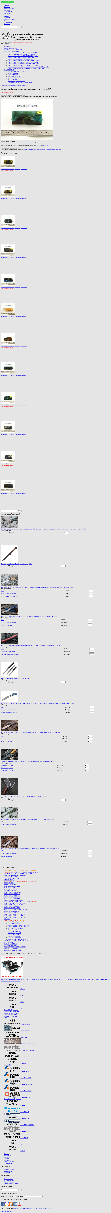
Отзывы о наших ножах (11, 1183)
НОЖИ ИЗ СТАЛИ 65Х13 (12, 897)
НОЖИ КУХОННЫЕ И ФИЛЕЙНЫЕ (15, 875)
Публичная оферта (9, 1169)
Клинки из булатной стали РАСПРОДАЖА (20, 59)
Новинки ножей (9, 1180)
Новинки (7, 46)
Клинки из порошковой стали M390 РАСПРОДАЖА (23, 63)
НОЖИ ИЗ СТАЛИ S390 (11, 911)
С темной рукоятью (7, 770)
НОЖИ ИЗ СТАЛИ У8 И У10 (13, 906)
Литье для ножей (13, 73)
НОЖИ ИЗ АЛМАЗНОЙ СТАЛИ (14, 905)
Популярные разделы (7, 1196)
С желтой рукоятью (7, 765)
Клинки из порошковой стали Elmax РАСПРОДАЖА (23, 62)
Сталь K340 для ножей (14, 933)
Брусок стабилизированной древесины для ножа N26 (14, 287)
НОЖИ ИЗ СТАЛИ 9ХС (11, 895)
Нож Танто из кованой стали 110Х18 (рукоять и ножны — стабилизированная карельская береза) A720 (31, 645)
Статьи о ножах (8, 1179)
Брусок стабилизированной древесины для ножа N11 (14, 493)
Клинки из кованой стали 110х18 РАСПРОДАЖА (22, 53)
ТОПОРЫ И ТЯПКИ (10, 889)
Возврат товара (8, 1171)
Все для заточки (12, 79)
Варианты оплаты (9, 8)
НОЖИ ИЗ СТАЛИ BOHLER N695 (14, 915)
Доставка (7, 10)
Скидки (6, 1158)
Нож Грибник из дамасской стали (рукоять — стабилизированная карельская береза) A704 (27, 819)
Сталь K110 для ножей (14, 934)
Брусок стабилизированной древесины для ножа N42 (14, 434)
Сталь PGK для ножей (14, 931)
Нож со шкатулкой (6, 625)
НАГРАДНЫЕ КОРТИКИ (12, 886)
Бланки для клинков (14, 76)
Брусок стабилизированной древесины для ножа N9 (14, 257)
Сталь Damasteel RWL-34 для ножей (18, 926)
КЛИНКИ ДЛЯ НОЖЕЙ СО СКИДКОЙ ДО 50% (22, 872)
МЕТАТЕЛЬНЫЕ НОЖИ (11, 878)
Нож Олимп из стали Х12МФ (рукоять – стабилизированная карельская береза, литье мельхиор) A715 (31, 732)
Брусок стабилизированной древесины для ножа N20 (14, 228)
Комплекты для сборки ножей (16, 81)
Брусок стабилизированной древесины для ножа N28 (14, 346)
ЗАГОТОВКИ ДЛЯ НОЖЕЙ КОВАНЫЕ (16, 940)
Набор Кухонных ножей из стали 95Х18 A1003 (15, 678)
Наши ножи (7, 1155)
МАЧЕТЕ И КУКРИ (10, 887)
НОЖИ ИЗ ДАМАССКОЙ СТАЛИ (14, 903)
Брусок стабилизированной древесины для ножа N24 (14, 169)
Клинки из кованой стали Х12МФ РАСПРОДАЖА (23, 56)
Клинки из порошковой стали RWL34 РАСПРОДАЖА (24, 65)
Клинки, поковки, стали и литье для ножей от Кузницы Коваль (32, 1208)
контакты (45, 145)
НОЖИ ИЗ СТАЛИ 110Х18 (12, 898)
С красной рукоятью (7, 768)
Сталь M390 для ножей (14, 923)
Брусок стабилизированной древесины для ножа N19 (14, 464)
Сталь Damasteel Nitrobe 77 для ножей (19, 925)
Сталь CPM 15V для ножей (16, 922)
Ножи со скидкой (9, 1182)
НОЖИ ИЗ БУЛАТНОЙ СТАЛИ (13, 900)
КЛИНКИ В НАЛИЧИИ (11, 51)
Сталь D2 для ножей (14, 936)
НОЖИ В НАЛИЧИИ (10, 48)
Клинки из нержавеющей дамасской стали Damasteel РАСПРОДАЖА (28, 67)
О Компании (8, 11)
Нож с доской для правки (8, 593)
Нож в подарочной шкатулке (9, 596)
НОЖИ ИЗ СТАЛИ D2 (11, 912)
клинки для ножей (41, 149)
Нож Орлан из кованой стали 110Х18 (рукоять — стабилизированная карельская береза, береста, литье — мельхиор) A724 (37, 587)
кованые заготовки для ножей (54, 149)
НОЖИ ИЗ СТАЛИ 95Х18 (12, 894)
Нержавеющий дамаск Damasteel (17, 939)
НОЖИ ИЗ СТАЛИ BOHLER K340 (14, 914)
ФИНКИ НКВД (9, 880)
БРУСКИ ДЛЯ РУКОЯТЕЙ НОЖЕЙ (15, 947)
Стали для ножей (13, 74)
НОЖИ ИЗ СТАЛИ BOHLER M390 (14, 917)
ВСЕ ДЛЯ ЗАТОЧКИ (10, 945)
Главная (6, 1154)
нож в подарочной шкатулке (9, 654)
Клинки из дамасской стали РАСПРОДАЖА (21, 57)
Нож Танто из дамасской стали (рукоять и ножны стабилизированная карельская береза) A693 (29, 616)
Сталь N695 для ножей (14, 937)
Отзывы (6, 5)
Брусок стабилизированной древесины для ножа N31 (14, 316)
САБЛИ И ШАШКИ (10, 890)
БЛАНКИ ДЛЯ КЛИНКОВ (12, 942)
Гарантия (7, 7)
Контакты (7, 13)
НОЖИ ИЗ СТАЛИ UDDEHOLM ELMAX (17, 909)
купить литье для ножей (30, 149)
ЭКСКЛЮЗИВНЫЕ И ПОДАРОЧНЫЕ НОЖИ (18, 873)
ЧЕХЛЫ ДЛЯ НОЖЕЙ (11, 948)
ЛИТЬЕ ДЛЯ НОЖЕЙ (10, 944)
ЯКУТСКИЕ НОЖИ (10, 884)
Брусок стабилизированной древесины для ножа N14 (14, 375)
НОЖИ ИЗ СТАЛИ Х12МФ (12, 892)
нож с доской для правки (8, 651)
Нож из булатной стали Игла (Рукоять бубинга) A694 (16, 564)
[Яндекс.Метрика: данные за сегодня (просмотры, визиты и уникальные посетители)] (6, 1211)
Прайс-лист (7, 1160)
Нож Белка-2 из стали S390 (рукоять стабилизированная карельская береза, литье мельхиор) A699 (30, 848)
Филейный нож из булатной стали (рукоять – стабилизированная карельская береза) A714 (27, 761)
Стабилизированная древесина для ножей (20, 82)
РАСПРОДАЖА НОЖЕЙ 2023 (13, 49)
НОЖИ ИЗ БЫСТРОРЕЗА (12, 908)
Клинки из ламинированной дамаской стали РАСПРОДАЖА (26, 68)
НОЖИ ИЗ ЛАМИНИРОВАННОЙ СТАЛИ (20, 901)
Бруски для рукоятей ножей (16, 77)
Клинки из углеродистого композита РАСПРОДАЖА (23, 60)
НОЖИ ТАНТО (9, 883)
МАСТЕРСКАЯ (9, 70)
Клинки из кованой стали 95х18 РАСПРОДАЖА (22, 54)
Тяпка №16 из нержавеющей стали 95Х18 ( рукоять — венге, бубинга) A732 (23, 796)
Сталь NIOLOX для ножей (15, 930)
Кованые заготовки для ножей (17, 71)
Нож (2, 591)
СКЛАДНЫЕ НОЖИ (10, 876)
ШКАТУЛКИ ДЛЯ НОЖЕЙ (12, 950)
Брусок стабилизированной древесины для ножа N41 (14, 405)
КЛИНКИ (7, 919)
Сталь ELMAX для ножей (15, 928)
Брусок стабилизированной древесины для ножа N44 (14, 198)
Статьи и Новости (9, 1161)
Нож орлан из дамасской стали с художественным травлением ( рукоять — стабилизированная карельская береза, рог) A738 (37, 703)
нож (2, 649)
